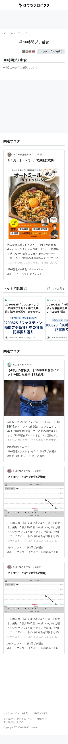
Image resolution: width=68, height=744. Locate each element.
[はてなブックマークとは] (25, 288)
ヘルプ (31, 718)
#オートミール (37, 269)
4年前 (38, 471)
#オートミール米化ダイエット (24, 274)
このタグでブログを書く (51, 51)
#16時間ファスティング (21, 451)
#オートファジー (17, 552)
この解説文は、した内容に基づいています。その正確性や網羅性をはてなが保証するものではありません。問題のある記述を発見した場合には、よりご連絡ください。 (20, 68)
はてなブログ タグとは (14, 718)
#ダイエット (14, 547)
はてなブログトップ (13, 721)
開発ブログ (42, 718)
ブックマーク (11, 300)
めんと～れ (18, 364)
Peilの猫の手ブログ (22, 471)
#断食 (10, 455)
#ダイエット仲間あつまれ (43, 552)
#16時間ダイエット (18, 446)
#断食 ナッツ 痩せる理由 (30, 455)
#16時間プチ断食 (17, 269)
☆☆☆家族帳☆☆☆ (23, 154)
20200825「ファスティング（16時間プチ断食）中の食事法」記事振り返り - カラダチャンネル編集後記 (22, 308)
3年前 (39, 154)
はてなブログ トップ (17, 33)
